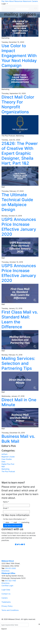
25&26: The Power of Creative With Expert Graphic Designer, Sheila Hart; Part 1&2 (20, 153)
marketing (25, 522)
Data (3, 462)
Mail (3, 466)
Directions (5, 571)
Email (6, 508)
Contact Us (6, 594)
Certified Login (7, 586)
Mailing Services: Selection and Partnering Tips (18, 363)
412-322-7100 (10, 581)
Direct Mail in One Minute (19, 402)
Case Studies (7, 459)
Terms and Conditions (10, 610)
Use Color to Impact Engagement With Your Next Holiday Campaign (19, 55)
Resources (18, 1)
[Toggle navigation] (35, 8)
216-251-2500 (10, 568)
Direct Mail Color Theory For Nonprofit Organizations (18, 104)
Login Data (6, 590)
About (11, 1)
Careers (35, 1)
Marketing (5, 469)
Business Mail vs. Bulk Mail (18, 439)
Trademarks (6, 602)
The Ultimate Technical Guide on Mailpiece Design (17, 202)
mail (15, 522)
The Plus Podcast (8, 471)
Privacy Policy (7, 606)
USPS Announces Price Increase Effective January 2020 (19, 227)
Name (6, 502)
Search (4, 629)
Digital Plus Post (8, 464)
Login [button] (4, 4)
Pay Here (5, 1)
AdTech (4, 454)
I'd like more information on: (14, 519)
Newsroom (27, 1)
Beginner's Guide (8, 457)
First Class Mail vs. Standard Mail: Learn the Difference (20, 319)
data (7, 522)
